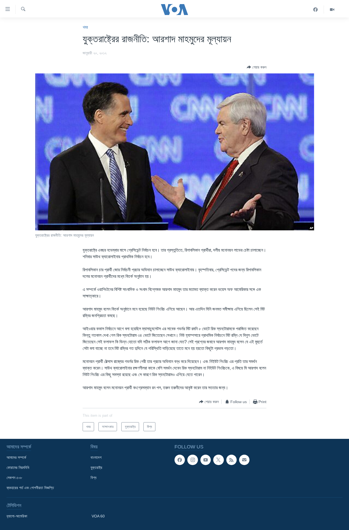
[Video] (332, 9)
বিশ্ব (94, 477)
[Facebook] (315, 9)
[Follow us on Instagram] (192, 460)
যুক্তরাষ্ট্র (96, 467)
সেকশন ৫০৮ (14, 477)
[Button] (256, 67)
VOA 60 (98, 516)
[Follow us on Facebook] (179, 460)
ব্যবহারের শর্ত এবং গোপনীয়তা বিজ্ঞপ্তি (30, 488)
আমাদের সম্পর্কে (16, 457)
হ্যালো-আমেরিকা (17, 516)
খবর (85, 27)
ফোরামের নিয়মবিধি (18, 467)
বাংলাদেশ (96, 457)
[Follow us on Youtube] (205, 460)
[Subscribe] (244, 460)
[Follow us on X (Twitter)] (218, 460)
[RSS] (231, 460)
